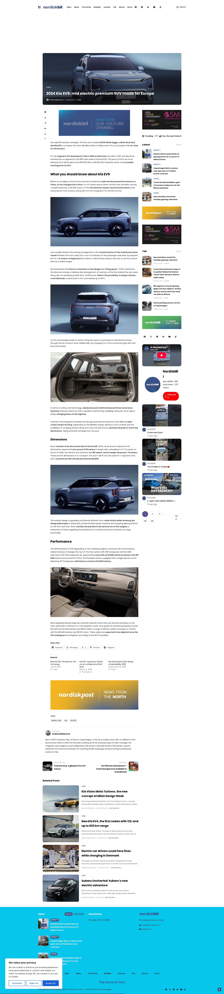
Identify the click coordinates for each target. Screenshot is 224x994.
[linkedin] (148, 7)
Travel (156, 179)
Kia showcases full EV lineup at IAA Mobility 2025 (120, 663)
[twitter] (45, 117)
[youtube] (154, 7)
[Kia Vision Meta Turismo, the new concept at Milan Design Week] (61, 798)
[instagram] (141, 7)
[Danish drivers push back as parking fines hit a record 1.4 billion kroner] (147, 153)
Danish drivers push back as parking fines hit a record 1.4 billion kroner (166, 157)
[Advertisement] (112, 34)
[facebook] (135, 7)
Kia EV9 (95, 458)
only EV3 (57, 142)
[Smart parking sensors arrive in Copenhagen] (147, 306)
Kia (56, 145)
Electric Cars (56, 720)
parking (109, 411)
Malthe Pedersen (88, 808)
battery (93, 424)
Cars (55, 87)
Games (156, 193)
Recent (69, 914)
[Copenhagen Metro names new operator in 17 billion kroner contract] (147, 168)
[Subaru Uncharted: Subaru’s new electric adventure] (61, 888)
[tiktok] (160, 7)
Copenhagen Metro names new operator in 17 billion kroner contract (165, 171)
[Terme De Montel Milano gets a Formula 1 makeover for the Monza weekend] (147, 182)
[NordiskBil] (52, 7)
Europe (71, 552)
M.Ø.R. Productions (70, 989)
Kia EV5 (73, 720)
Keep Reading (114, 808)
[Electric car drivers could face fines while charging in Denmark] (61, 858)
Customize (17, 983)
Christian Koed (87, 897)
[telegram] (45, 123)
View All (178, 145)
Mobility (156, 150)
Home (48, 87)
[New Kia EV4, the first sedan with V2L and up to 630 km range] (61, 828)
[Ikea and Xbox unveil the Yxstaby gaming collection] (147, 196)
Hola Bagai (106, 989)
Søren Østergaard (89, 868)
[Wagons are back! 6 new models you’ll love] (160, 136)
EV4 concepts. (72, 142)
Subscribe (171, 396)
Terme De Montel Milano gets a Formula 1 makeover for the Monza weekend (166, 185)
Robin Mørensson (56, 100)
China (100, 145)
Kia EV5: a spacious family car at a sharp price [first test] (91, 664)
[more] (45, 138)
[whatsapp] (45, 134)
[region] (33, 973)
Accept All (50, 983)
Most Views (79, 914)
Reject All (34, 983)
